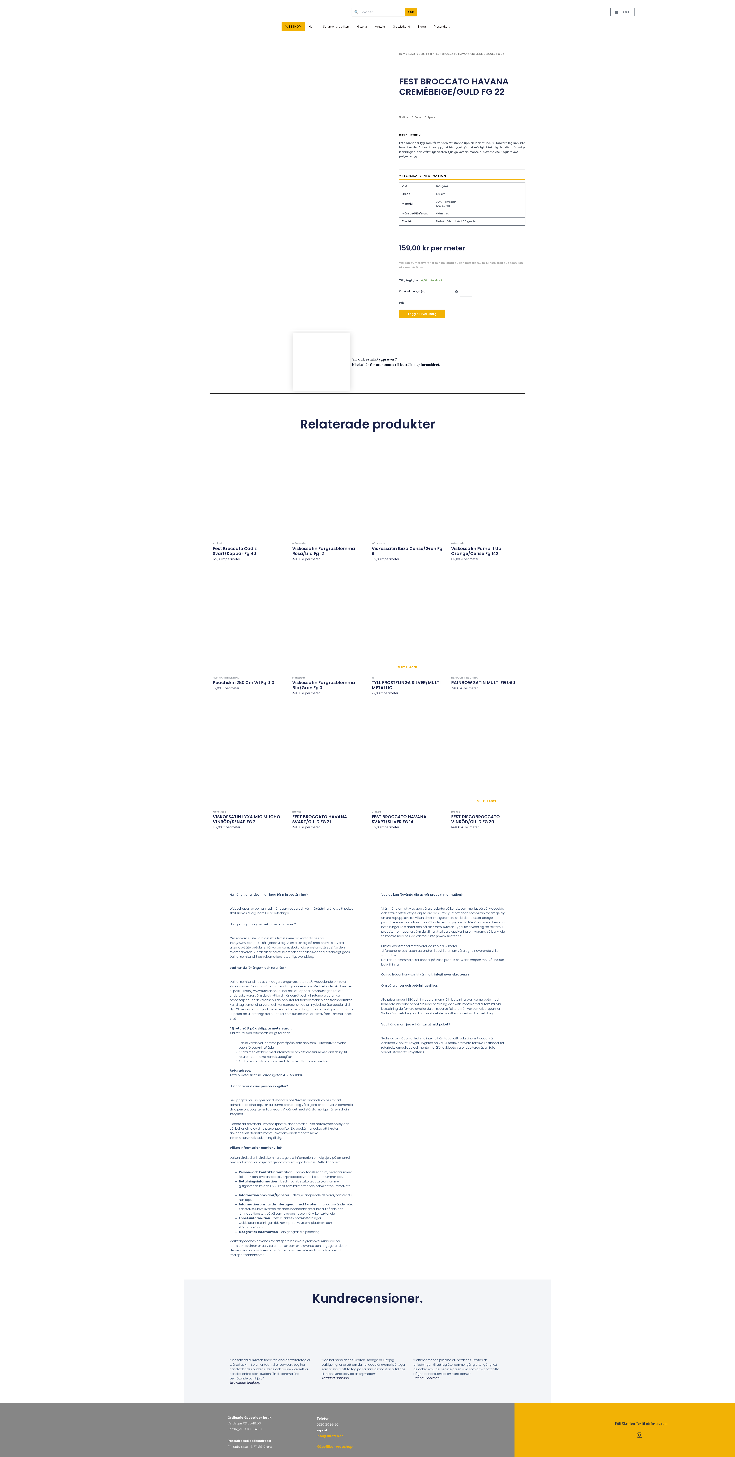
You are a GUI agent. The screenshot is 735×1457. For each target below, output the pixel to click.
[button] (292, 897)
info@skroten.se (330, 1436)
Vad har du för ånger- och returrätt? (258, 968)
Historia (362, 26)
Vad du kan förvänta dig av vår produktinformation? (422, 894)
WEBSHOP (293, 26)
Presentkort (442, 26)
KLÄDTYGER (416, 53)
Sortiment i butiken (336, 26)
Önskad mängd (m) (412, 291)
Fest (429, 53)
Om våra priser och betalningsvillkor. (409, 985)
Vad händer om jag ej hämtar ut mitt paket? (415, 1024)
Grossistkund (401, 26)
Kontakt (379, 26)
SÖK (411, 12)
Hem (312, 26)
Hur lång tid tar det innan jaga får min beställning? (269, 894)
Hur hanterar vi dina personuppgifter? (259, 1086)
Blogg (422, 26)
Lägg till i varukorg (422, 314)
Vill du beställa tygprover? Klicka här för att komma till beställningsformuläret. (396, 361)
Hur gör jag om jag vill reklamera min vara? (263, 924)
